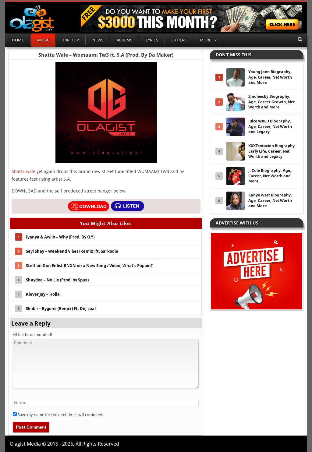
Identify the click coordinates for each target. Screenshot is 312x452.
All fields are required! (32, 334)
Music (43, 40)
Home (18, 40)
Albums (124, 40)
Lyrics (152, 40)
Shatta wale (23, 171)
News (97, 40)
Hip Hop (71, 40)
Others (179, 40)
